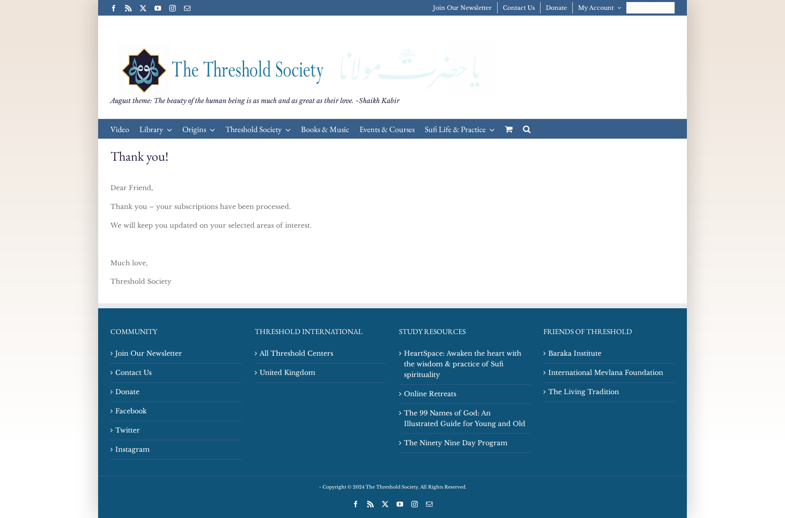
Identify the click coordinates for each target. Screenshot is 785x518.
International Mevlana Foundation (605, 372)
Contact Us (133, 372)
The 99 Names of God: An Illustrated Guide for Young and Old (464, 418)
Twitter (127, 430)
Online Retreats (430, 394)
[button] (527, 129)
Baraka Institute (574, 353)
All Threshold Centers (296, 353)
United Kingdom (287, 372)
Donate (127, 392)
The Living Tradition (583, 392)
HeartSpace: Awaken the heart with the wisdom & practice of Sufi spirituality (462, 364)
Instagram (132, 449)
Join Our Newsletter (148, 353)
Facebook (131, 411)
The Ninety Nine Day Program (455, 443)
